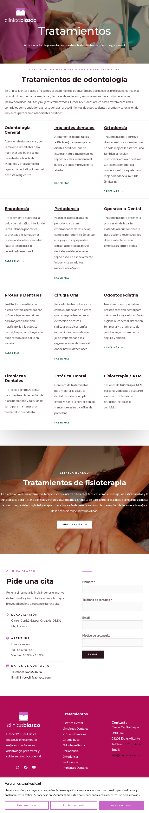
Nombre (88, 582)
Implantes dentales (74, 127)
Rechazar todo (73, 805)
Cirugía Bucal (71, 739)
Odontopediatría (121, 295)
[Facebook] (26, 767)
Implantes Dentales (75, 767)
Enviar (93, 654)
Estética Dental (70, 376)
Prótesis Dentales (23, 295)
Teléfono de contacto (97, 599)
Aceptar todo (121, 805)
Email (86, 617)
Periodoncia (66, 208)
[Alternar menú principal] (141, 15)
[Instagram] (17, 767)
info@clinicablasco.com (35, 677)
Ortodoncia (115, 127)
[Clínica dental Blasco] (21, 15)
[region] (74, 795)
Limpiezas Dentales (75, 728)
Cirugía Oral (66, 295)
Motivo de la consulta (96, 635)
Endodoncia (17, 208)
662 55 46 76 (33, 671)
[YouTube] (34, 767)
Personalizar (26, 805)
